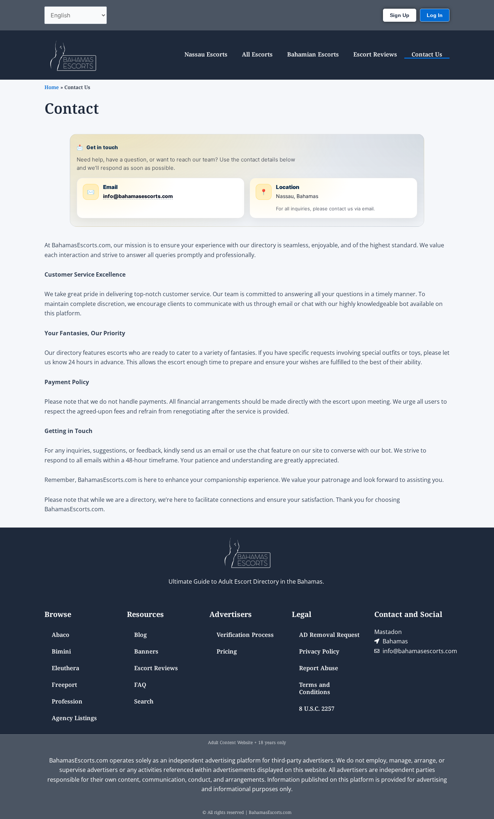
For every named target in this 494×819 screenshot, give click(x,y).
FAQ (140, 685)
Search (143, 702)
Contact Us (427, 55)
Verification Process (245, 635)
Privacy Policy (319, 652)
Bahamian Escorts (313, 55)
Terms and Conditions (314, 689)
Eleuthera (65, 668)
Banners (146, 652)
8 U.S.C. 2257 (317, 709)
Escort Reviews (375, 55)
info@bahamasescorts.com (138, 196)
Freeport (64, 685)
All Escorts (257, 55)
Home (51, 88)
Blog (140, 635)
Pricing (227, 652)
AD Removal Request (329, 635)
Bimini (61, 652)
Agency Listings (74, 718)
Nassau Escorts (205, 55)
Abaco (60, 635)
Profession (67, 702)
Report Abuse (318, 668)
